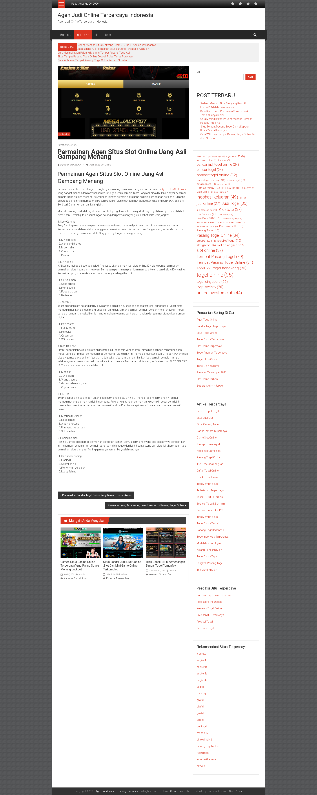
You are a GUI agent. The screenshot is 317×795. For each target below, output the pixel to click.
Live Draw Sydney (232, 218)
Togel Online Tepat (207, 556)
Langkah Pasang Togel (210, 563)
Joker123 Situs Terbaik (210, 497)
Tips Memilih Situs (207, 483)
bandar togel (210, 170)
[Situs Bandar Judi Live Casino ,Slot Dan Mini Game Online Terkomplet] (123, 542)
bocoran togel (236, 180)
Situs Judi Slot (205, 417)
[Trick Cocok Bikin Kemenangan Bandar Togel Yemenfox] (166, 542)
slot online (210, 250)
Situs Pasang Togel (208, 424)
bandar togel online (217, 175)
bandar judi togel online (218, 165)
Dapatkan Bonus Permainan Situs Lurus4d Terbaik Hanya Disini (113, 48)
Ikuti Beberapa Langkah (210, 464)
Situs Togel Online (207, 332)
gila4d (200, 699)
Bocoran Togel (205, 628)
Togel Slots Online (207, 359)
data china (223, 184)
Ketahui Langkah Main (209, 549)
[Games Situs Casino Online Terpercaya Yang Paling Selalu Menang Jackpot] (81, 542)
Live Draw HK (206, 214)
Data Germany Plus (211, 188)
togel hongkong (229, 268)
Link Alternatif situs (207, 477)
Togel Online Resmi (208, 365)
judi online (83, 35)
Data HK (233, 188)
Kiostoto (230, 209)
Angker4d (224, 160)
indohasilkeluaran (217, 197)
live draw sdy (225, 214)
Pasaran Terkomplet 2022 (212, 372)
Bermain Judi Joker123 (210, 510)
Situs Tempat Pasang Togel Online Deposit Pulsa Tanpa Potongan (96, 56)
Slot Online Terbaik (207, 379)
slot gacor (206, 245)
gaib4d (201, 686)
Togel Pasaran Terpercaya (212, 352)
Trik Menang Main (207, 569)
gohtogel (202, 726)
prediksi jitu (206, 240)
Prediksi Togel (205, 621)
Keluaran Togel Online (209, 608)
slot (97, 35)
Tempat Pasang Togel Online (225, 262)
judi (243, 198)
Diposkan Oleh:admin (70, 164)
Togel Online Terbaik (208, 523)
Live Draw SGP (208, 218)
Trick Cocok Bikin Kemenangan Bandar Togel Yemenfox (165, 563)
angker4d (202, 660)
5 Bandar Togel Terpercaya (211, 156)
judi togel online (207, 210)
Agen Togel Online (207, 319)
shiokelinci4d (204, 739)
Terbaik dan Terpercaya (210, 490)
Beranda (65, 35)
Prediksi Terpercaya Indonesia (214, 595)
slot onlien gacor (231, 245)
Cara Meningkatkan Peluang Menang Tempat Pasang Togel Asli (94, 52)
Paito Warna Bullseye (232, 222)
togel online (215, 275)
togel (108, 35)
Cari (199, 71)
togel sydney (210, 287)
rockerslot (203, 752)
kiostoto (201, 653)
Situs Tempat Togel (208, 411)
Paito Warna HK (231, 226)
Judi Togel (234, 203)
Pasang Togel (208, 230)
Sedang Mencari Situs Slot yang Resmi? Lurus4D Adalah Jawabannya (116, 44)
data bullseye (206, 184)
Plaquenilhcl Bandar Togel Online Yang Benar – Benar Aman (97, 495)
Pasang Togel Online (218, 235)
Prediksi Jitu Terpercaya (210, 615)
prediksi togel (229, 240)
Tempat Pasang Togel (220, 256)
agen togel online (206, 160)
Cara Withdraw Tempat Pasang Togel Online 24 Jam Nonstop (93, 60)
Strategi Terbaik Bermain (211, 503)
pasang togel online (208, 746)
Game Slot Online (206, 437)
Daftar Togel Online (207, 470)
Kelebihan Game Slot (209, 450)
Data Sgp (205, 191)
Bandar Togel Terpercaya (211, 326)
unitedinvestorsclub (219, 292)
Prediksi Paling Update (209, 601)
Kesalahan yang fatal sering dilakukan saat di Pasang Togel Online (146, 505)
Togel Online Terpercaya (210, 339)
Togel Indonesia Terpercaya (213, 536)
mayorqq (202, 693)
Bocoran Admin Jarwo (210, 385)
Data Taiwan (221, 192)
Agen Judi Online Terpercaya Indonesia (105, 15)
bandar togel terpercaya (211, 180)
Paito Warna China (207, 226)
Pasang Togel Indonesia (211, 530)
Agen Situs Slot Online (100, 164)
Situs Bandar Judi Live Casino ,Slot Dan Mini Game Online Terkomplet (122, 565)
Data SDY (248, 188)
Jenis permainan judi (208, 444)
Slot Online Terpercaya (210, 346)
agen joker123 (235, 156)
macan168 (203, 733)
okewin (201, 766)
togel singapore (212, 281)
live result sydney (208, 222)
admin (82, 574)
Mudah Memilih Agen (209, 543)
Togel (204, 268)
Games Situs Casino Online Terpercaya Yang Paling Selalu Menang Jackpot (80, 565)
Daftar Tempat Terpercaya (212, 431)
